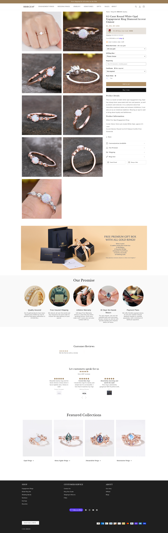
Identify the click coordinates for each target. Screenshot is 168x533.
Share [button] (109, 137)
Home (108, 11)
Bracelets (24, 504)
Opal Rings (28, 460)
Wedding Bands (26, 494)
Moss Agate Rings (61, 460)
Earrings (24, 501)
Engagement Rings (27, 488)
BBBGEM (28, 529)
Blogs (107, 494)
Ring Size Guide (69, 491)
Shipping (108, 35)
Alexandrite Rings (92, 460)
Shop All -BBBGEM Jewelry (119, 11)
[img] (84, 371)
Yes (111, 78)
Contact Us (67, 488)
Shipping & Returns (70, 494)
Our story (108, 488)
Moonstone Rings (123, 460)
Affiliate (108, 491)
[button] (47, 7)
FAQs (65, 498)
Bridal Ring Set (26, 491)
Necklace (24, 498)
